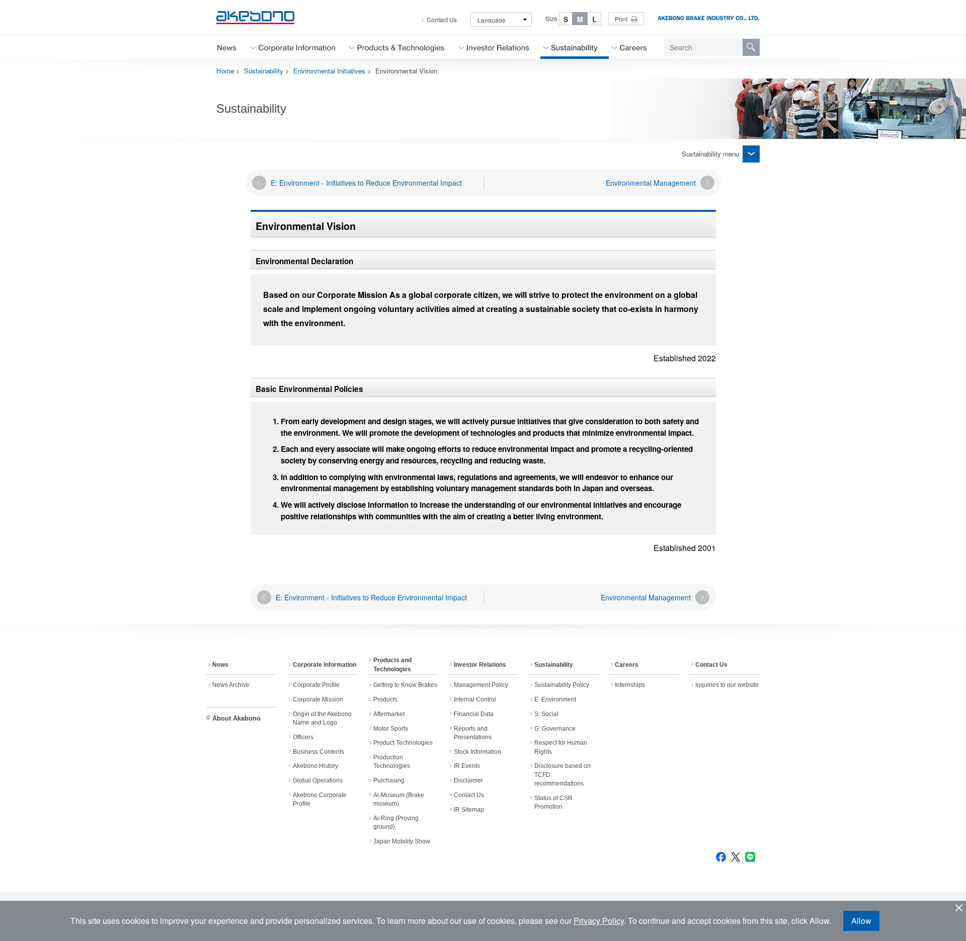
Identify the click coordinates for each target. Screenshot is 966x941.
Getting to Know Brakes (405, 685)
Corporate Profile (316, 685)
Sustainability (263, 70)
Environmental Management (651, 183)
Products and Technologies (392, 665)
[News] (227, 47)
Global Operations (318, 780)
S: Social (546, 714)
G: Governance (555, 729)
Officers (303, 737)
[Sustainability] (574, 47)
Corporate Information (324, 664)
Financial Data (474, 714)
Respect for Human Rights (560, 747)
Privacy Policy (599, 920)
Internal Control (475, 699)
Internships (630, 685)
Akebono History (315, 766)
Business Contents (318, 752)
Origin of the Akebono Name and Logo (322, 718)
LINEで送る (750, 857)
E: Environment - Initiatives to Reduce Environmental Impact (366, 183)
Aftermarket (389, 714)
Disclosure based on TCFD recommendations (562, 775)
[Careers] (633, 47)
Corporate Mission (318, 699)
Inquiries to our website (727, 685)
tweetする (736, 857)
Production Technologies (391, 761)
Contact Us (442, 20)
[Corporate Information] (297, 47)
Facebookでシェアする (721, 857)
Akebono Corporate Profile (320, 799)
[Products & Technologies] (401, 47)
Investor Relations (480, 664)
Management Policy (481, 685)
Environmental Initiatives (329, 70)
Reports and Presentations (473, 733)
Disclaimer (468, 780)
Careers (626, 664)
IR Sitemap (469, 810)
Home (225, 70)
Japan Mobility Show (401, 841)
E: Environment (555, 699)
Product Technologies (403, 743)
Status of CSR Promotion (553, 802)
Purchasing (389, 780)
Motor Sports (390, 729)
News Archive (231, 685)
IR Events (467, 766)
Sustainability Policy (561, 685)
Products (385, 699)
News (220, 664)
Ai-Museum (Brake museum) (398, 799)
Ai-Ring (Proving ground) (396, 822)
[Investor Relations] (498, 47)
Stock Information (477, 752)
